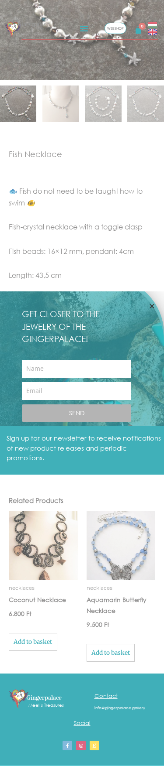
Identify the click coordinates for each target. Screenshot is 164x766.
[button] (152, 306)
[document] (82, 383)
